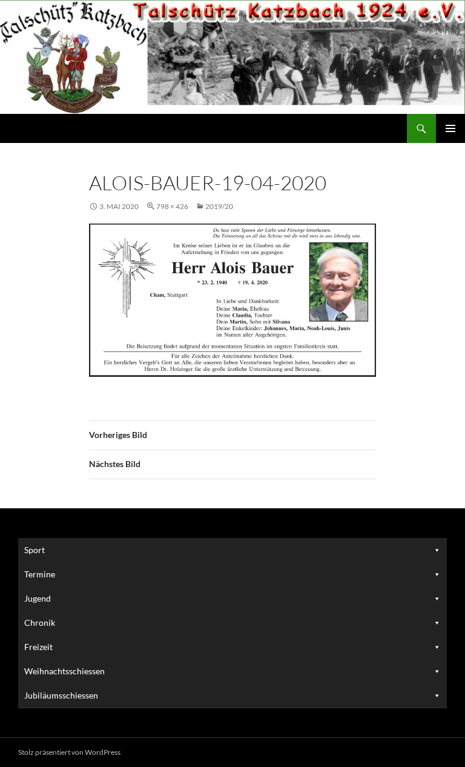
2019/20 (219, 206)
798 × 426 (172, 206)
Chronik (39, 622)
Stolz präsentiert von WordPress (69, 752)
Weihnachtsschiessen (64, 671)
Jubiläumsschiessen (61, 695)
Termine (39, 574)
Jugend (37, 598)
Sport (34, 550)
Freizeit (38, 647)
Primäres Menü (450, 128)
